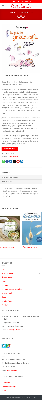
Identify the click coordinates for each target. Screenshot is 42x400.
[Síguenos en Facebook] (11, 1)
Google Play (6, 305)
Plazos (4, 391)
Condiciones (6, 383)
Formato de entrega (9, 387)
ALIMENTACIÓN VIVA (7, 247)
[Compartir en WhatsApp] (3, 161)
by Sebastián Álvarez (29, 397)
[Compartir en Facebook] (7, 161)
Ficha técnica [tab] (7, 181)
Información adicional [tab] (10, 177)
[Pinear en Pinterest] (18, 161)
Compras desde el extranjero (12, 289)
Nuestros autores (8, 277)
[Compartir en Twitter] (10, 161)
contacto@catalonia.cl (15, 330)
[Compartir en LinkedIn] (21, 161)
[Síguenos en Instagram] (13, 1)
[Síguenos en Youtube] (18, 1)
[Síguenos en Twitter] (14, 1)
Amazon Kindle (7, 293)
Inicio (3, 269)
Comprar (5, 285)
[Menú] (3, 6)
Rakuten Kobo (7, 301)
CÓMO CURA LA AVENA (29, 247)
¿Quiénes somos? (8, 273)
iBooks (4, 297)
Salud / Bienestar (25, 12)
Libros (12, 12)
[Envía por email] (14, 161)
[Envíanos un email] (16, 1)
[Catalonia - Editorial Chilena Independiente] (21, 6)
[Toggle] (39, 273)
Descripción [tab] (6, 173)
